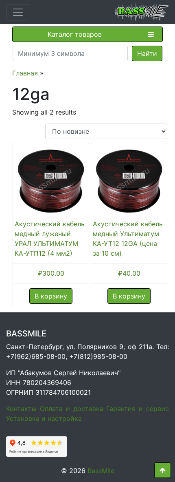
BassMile (101, 471)
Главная (25, 73)
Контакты (21, 409)
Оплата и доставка (71, 409)
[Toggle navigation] (18, 12)
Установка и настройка (44, 418)
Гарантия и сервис (137, 409)
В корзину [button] (51, 296)
